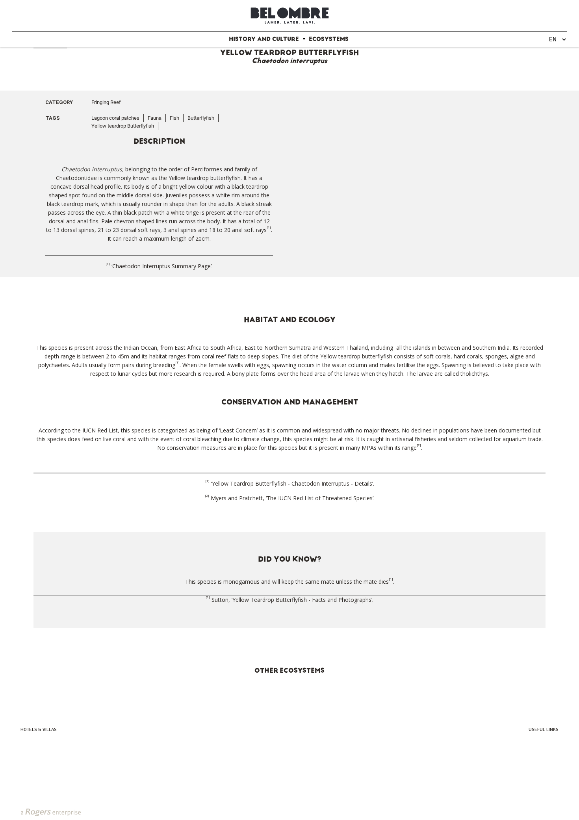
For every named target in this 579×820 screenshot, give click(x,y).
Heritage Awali (36, 759)
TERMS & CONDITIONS (339, 812)
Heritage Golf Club (538, 751)
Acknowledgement (538, 776)
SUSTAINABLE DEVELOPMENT (271, 812)
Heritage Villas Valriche (533, 743)
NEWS (178, 812)
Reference (547, 784)
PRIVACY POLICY (209, 812)
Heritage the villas (40, 767)
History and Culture (264, 39)
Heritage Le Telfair (40, 751)
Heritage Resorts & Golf (46, 743)
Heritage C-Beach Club (534, 767)
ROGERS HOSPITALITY (397, 812)
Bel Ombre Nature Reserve (530, 759)
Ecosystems (329, 39)
